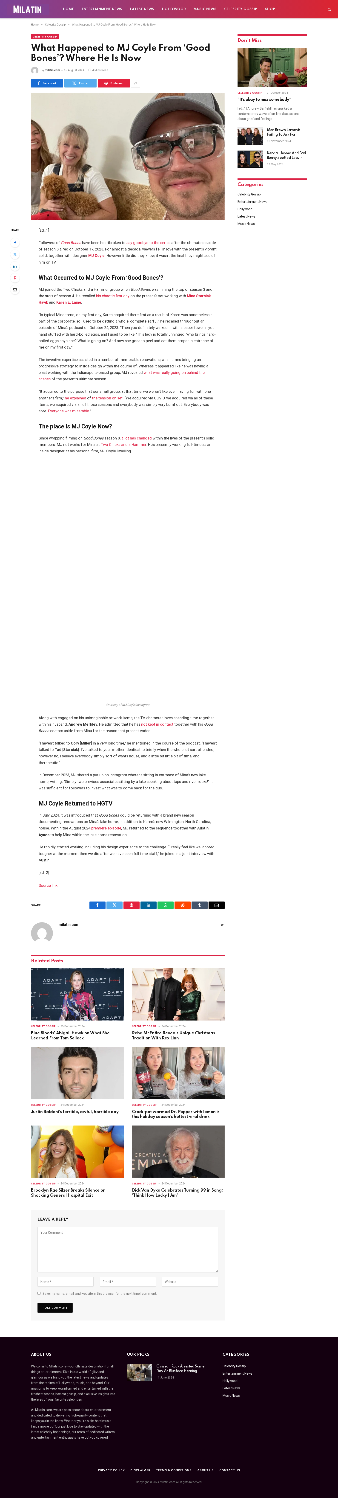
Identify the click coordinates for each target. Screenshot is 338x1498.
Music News (205, 9)
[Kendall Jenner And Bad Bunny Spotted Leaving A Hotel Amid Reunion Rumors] (250, 159)
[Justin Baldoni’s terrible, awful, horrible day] (77, 1073)
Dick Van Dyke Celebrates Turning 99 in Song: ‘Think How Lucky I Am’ (177, 1193)
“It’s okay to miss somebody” (264, 100)
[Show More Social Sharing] (135, 83)
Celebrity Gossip (240, 9)
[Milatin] (28, 9)
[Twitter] (15, 254)
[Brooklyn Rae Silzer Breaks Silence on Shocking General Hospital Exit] (77, 1152)
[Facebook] (15, 242)
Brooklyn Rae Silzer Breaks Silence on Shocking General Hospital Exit (68, 1193)
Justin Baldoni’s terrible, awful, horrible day (75, 1112)
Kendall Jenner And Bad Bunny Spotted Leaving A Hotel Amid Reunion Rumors (286, 155)
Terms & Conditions (174, 1470)
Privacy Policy (111, 1470)
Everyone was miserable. (69, 411)
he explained (75, 398)
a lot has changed (136, 438)
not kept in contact (157, 724)
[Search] (329, 9)
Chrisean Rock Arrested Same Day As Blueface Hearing (180, 1369)
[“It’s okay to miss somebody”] (272, 67)
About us (205, 1470)
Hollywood (174, 9)
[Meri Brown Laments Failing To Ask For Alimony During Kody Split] (250, 136)
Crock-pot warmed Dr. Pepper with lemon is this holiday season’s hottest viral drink (176, 1114)
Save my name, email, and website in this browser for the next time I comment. (100, 1293)
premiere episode (106, 828)
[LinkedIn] (15, 266)
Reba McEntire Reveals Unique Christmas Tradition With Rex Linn (173, 1035)
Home (68, 9)
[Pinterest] (15, 277)
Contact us (229, 1470)
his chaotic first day (112, 296)
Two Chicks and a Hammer (123, 444)
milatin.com (52, 70)
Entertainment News (102, 9)
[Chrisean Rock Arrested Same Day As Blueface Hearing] (139, 1372)
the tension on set (107, 398)
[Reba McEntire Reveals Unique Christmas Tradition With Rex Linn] (178, 994)
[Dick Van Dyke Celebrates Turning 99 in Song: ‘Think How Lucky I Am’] (178, 1152)
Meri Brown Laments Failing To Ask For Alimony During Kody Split (284, 132)
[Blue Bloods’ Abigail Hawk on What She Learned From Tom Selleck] (77, 994)
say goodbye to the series (148, 243)
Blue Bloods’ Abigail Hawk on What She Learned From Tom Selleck (70, 1035)
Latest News (142, 9)
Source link (48, 885)
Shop (270, 9)
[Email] (15, 289)
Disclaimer (140, 1470)
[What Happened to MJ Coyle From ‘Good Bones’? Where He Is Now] (128, 156)
